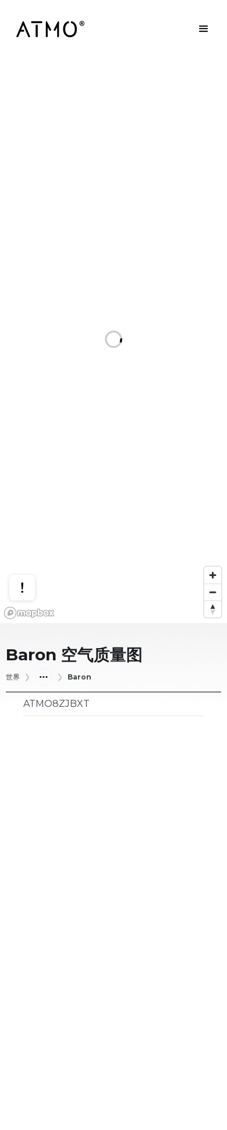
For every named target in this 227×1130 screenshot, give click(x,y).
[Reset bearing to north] (212, 608)
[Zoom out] (212, 592)
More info (33, 547)
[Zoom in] (212, 575)
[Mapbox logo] (29, 613)
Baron (79, 677)
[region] (113, 340)
